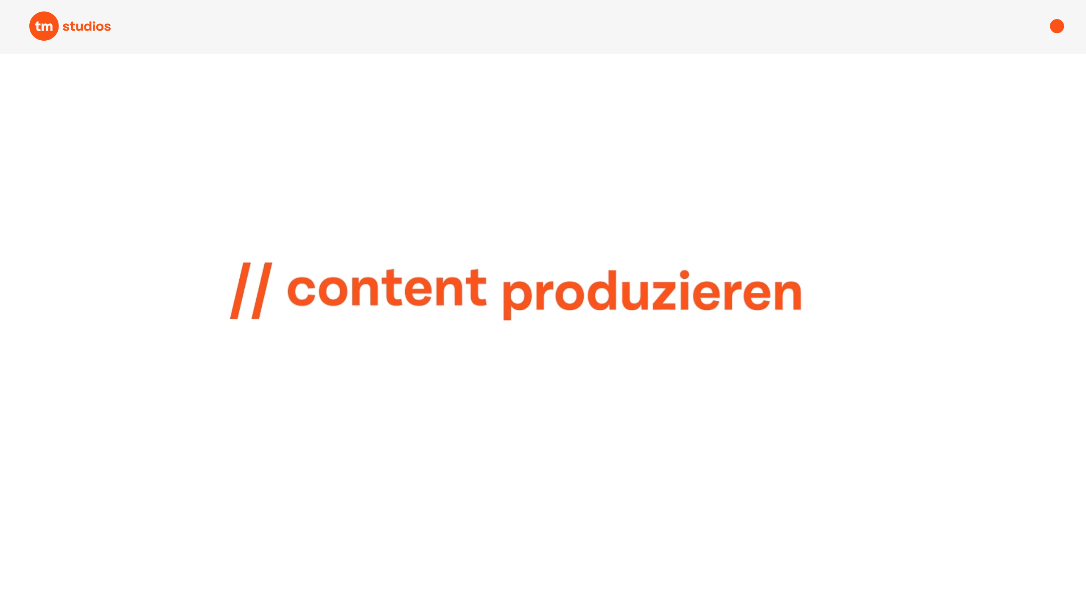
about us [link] (820, 28)
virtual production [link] (516, 28)
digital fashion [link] (677, 28)
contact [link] (961, 28)
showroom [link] (356, 28)
